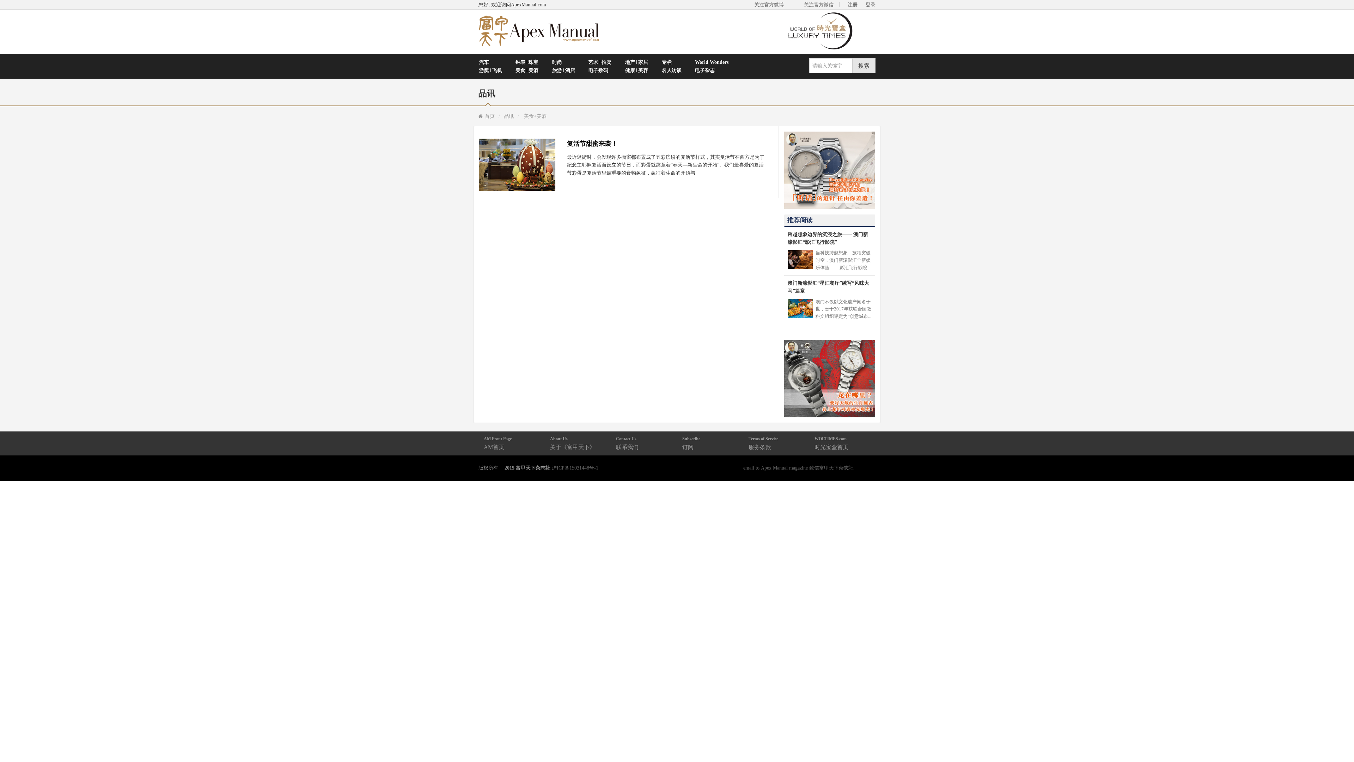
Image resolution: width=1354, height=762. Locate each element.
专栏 (667, 62)
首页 (490, 116)
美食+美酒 (535, 116)
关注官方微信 (819, 4)
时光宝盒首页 (831, 443)
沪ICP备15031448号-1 (575, 467)
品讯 (509, 116)
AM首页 (498, 443)
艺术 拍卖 (599, 62)
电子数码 (598, 70)
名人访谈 (672, 70)
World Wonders (711, 62)
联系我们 (627, 443)
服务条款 (763, 443)
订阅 (691, 443)
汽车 (484, 62)
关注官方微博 (769, 4)
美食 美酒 (527, 70)
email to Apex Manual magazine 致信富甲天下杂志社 (798, 467)
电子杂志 (705, 70)
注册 (853, 4)
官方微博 (1340, 740)
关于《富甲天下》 (572, 443)
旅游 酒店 (563, 70)
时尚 (557, 62)
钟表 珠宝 (527, 62)
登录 (871, 4)
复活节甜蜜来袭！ (592, 143)
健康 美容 (636, 70)
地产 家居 (636, 62)
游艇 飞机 (490, 70)
